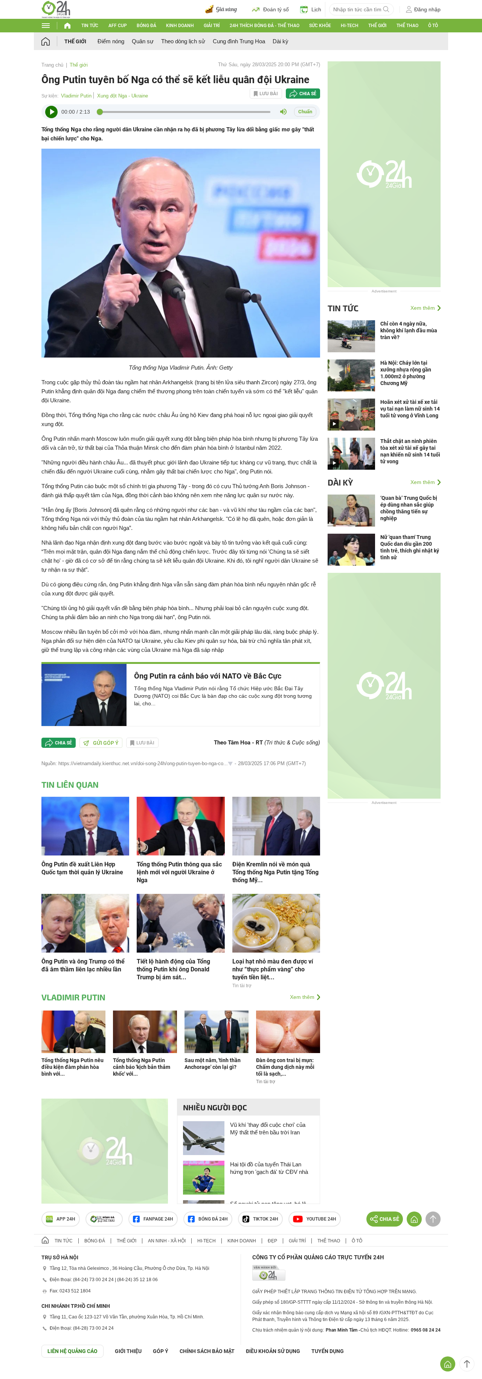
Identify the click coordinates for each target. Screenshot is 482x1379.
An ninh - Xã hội (167, 1241)
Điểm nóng (111, 41)
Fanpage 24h (158, 1219)
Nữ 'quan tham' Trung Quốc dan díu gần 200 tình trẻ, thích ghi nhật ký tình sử (409, 547)
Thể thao (407, 25)
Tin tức (89, 25)
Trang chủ (52, 65)
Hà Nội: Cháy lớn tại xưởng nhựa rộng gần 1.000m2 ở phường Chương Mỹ (405, 373)
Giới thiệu (128, 1351)
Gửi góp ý (106, 743)
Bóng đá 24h (213, 1219)
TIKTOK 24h (265, 1219)
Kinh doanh (180, 25)
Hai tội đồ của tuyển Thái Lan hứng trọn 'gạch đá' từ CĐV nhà (269, 1168)
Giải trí (212, 25)
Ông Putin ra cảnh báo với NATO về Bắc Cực (207, 675)
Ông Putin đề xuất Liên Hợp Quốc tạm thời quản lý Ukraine (82, 868)
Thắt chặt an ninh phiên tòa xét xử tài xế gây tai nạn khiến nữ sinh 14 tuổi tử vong (410, 451)
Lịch (316, 9)
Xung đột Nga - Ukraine (122, 96)
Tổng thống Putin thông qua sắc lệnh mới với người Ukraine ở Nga (179, 872)
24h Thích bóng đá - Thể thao (264, 25)
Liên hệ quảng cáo (72, 1351)
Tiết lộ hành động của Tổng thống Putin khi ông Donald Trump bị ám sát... (173, 969)
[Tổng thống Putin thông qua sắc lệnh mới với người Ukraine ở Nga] (180, 825)
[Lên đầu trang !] (466, 1363)
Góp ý (160, 1351)
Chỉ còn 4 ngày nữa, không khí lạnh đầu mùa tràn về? (408, 330)
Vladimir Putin (76, 96)
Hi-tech (349, 25)
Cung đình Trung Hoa (239, 41)
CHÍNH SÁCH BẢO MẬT (207, 1351)
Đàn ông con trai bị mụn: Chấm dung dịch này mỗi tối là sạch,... (285, 1067)
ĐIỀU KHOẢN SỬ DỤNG (273, 1351)
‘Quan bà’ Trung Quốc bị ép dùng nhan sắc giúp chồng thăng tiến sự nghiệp (408, 508)
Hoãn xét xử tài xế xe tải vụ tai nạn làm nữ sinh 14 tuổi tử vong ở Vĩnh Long (410, 409)
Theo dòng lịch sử (183, 41)
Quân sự (143, 41)
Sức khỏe (320, 25)
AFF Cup (117, 25)
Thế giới (377, 25)
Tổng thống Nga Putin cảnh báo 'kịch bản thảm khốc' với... (141, 1067)
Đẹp (272, 1241)
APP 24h (65, 1219)
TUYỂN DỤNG (327, 1351)
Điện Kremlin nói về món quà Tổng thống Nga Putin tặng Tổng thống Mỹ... (275, 872)
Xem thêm (302, 997)
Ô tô (433, 25)
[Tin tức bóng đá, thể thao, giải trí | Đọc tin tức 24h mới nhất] (55, 9)
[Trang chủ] (52, 41)
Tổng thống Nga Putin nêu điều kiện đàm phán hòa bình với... (72, 1067)
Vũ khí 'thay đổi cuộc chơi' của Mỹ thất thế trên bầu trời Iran (267, 1128)
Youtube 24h (321, 1219)
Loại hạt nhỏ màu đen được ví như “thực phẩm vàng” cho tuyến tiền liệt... (272, 969)
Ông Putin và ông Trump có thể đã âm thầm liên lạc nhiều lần (83, 965)
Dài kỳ (280, 41)
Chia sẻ (307, 93)
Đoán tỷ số (276, 9)
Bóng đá (146, 25)
